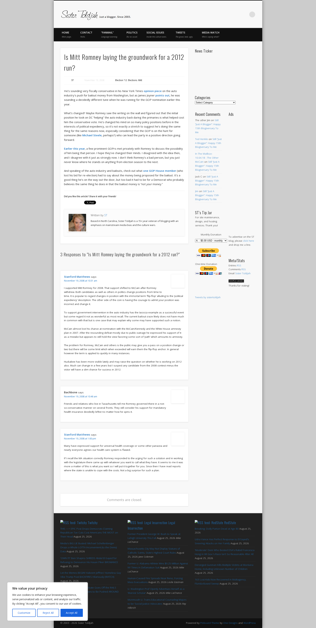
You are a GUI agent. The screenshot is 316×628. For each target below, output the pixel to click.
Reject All (48, 612)
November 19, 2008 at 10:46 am (80, 396)
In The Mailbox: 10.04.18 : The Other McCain (207, 157)
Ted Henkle (201, 139)
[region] (47, 601)
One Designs (230, 623)
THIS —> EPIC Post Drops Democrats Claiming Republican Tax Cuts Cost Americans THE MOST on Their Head (89, 532)
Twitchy (93, 522)
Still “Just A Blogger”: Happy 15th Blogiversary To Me (208, 143)
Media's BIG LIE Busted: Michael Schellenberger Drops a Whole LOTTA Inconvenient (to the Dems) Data (88, 547)
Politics (132, 34)
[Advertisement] (242, 172)
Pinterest (229, 14)
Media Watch (210, 34)
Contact (86, 34)
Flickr (237, 14)
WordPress (249, 623)
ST (72, 80)
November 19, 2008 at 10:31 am (80, 280)
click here (248, 240)
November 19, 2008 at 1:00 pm (80, 438)
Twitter (222, 14)
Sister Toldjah (243, 273)
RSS (239, 265)
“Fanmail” (109, 34)
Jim (196, 191)
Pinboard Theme (209, 623)
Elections (132, 80)
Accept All (71, 612)
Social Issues (156, 34)
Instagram (245, 14)
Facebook (214, 14)
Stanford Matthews (77, 276)
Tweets (184, 34)
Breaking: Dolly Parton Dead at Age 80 (217, 528)
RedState (230, 522)
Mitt (140, 80)
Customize (24, 612)
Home (67, 34)
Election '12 (121, 80)
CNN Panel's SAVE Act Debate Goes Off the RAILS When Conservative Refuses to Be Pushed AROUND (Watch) (89, 591)
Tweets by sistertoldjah (208, 297)
